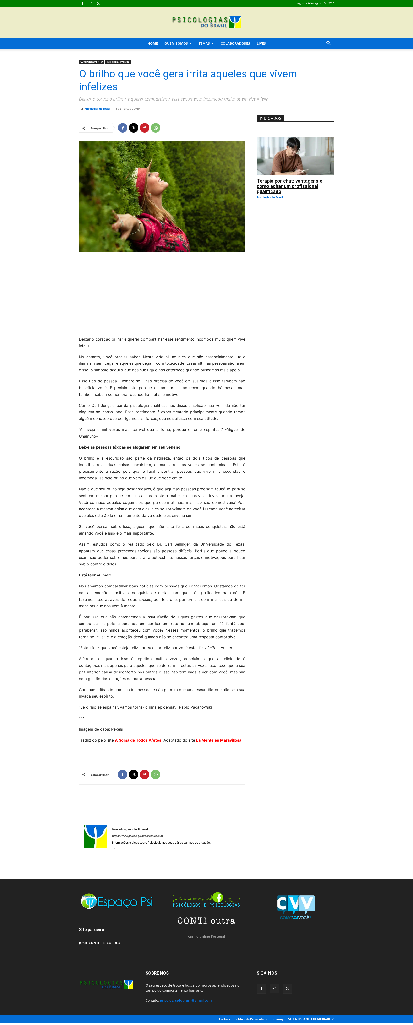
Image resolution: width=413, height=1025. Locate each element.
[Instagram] (90, 3)
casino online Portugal (206, 936)
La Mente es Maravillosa (218, 740)
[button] (328, 44)
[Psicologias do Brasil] (206, 22)
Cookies (224, 1019)
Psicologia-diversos (118, 61)
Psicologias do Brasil (97, 108)
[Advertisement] (162, 293)
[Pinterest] (144, 128)
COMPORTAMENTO (91, 61)
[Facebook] (82, 3)
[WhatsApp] (155, 128)
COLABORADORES (235, 43)
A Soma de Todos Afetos (138, 740)
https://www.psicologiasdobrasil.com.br (137, 836)
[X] (98, 3)
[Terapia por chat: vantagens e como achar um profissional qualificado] (295, 140)
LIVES (261, 43)
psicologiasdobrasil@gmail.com (186, 1000)
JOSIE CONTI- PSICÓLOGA (100, 942)
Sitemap (278, 1019)
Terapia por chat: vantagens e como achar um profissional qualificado (289, 186)
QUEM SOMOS (176, 43)
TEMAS (204, 43)
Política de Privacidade (250, 1019)
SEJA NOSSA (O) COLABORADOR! (311, 1019)
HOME (152, 43)
